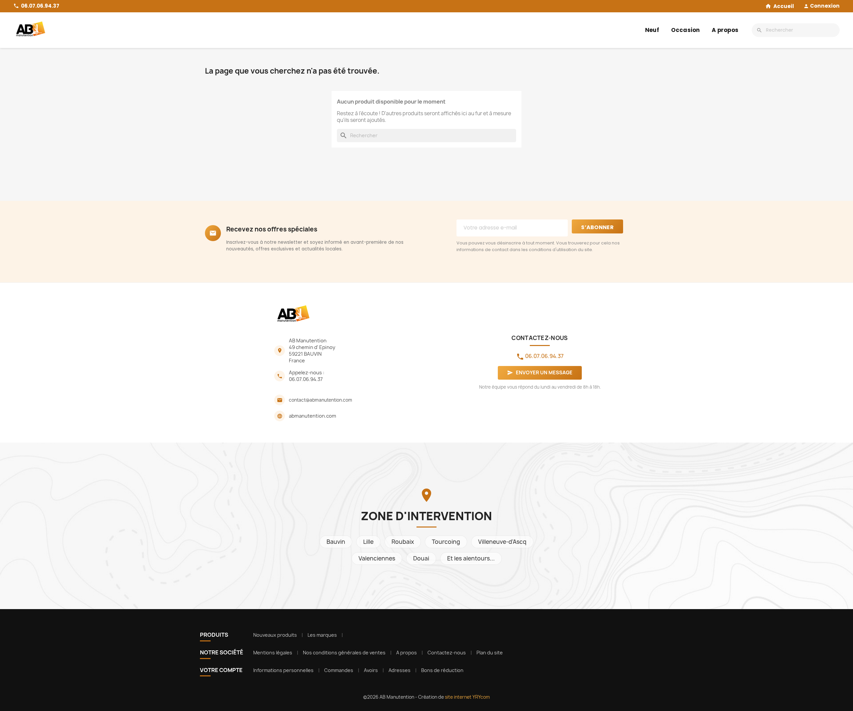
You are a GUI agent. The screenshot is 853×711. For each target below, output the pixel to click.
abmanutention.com (312, 416)
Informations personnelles (283, 670)
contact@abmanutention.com (320, 400)
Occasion (685, 30)
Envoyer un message (539, 372)
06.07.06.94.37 (306, 379)
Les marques (322, 635)
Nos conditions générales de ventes (344, 652)
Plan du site (489, 652)
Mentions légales (272, 652)
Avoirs (371, 670)
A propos (725, 30)
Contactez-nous (446, 652)
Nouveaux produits (275, 635)
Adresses (400, 670)
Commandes (338, 670)
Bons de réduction (442, 670)
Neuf (652, 30)
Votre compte (221, 670)
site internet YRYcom (467, 697)
